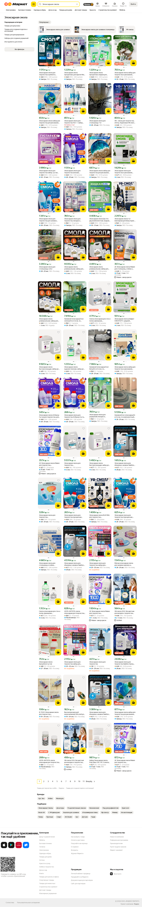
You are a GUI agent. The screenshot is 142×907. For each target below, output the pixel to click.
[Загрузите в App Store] (4, 847)
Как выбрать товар (78, 837)
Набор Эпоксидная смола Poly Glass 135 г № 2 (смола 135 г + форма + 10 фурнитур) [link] (99, 761)
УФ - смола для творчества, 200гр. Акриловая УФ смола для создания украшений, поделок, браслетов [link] (124, 122)
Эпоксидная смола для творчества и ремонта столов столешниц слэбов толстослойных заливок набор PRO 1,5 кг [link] (48, 74)
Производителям (116, 843)
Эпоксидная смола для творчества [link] (97, 663)
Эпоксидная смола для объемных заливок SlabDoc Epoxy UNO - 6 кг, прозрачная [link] (74, 564)
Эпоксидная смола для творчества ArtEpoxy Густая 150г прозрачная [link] (74, 416)
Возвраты (74, 850)
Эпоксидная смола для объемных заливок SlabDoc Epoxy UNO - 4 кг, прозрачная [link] (99, 713)
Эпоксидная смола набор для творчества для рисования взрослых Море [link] (99, 172)
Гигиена (42, 847)
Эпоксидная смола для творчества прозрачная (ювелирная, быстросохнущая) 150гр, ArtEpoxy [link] (73, 516)
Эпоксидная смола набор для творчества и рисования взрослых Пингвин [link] (124, 368)
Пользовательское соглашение (28, 902)
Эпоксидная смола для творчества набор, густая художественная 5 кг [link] (48, 172)
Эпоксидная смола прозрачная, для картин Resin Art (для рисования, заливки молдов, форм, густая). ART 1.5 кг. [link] (74, 74)
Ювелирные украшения (47, 893)
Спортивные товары (46, 880)
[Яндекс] (136, 904)
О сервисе (75, 847)
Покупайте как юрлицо (79, 843)
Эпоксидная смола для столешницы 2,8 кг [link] (47, 268)
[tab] (10, 10)
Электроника (44, 850)
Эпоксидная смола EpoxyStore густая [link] (45, 663)
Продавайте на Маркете (79, 877)
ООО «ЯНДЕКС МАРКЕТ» (130, 901)
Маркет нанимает (116, 850)
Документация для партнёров (82, 880)
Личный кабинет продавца (80, 873)
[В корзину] (58, 63)
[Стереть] (77, 4)
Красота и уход (44, 863)
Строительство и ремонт (48, 887)
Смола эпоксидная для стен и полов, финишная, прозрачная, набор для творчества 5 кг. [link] (99, 320)
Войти (133, 4)
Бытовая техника (45, 843)
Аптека (41, 860)
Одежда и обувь (45, 853)
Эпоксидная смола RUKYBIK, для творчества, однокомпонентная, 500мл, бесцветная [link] (99, 516)
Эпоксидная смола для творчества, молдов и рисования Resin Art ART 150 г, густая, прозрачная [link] (74, 220)
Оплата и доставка (77, 840)
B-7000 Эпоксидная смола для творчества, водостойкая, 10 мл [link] (48, 713)
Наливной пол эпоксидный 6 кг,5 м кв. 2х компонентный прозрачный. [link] (124, 416)
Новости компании (117, 837)
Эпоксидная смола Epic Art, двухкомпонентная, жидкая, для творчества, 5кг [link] (99, 220)
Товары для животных (47, 883)
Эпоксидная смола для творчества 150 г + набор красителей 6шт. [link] (73, 122)
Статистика (10, 902)
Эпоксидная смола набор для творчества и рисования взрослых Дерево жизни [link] (124, 74)
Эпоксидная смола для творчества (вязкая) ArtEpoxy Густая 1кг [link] (72, 172)
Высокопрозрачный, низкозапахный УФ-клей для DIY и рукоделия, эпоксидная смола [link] (74, 713)
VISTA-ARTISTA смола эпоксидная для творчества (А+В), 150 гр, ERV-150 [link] (49, 761)
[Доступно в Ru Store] (26, 847)
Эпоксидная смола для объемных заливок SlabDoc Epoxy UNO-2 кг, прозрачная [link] (124, 464)
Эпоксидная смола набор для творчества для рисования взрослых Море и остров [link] (49, 122)
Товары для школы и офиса (49, 877)
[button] (44, 22)
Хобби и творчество (46, 867)
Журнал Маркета (77, 853)
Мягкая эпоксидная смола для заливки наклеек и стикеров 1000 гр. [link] (123, 564)
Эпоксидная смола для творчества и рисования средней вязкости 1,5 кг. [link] (123, 172)
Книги (41, 873)
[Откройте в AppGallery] (19, 847)
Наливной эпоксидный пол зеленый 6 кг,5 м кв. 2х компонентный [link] (74, 320)
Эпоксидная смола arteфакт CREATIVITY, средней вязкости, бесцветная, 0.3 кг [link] (124, 320)
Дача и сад (43, 870)
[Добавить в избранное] (58, 38)
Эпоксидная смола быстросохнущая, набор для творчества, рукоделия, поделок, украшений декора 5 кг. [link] (99, 464)
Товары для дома (45, 857)
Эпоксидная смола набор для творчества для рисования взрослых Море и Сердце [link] (124, 713)
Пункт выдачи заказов (118, 847)
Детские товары (45, 890)
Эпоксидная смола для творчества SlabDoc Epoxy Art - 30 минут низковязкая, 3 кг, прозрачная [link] (124, 663)
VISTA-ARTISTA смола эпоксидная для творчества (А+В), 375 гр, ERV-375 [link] (74, 612)
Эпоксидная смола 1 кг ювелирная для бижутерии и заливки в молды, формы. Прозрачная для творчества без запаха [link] (124, 220)
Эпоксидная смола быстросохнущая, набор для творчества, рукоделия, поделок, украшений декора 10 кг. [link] (49, 368)
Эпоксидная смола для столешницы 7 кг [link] (97, 122)
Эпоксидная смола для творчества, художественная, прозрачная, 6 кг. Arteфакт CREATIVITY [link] (73, 464)
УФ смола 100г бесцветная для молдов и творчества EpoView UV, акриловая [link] (74, 761)
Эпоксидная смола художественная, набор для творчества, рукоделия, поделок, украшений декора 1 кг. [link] (74, 368)
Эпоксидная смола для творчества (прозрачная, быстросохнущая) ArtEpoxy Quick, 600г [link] (124, 516)
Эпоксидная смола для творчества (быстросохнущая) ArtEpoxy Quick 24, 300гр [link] (49, 516)
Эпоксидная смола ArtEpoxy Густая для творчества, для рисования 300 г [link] (49, 416)
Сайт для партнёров (78, 883)
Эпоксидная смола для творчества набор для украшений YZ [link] (97, 564)
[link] (41, 798)
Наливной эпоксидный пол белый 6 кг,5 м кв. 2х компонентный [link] (99, 368)
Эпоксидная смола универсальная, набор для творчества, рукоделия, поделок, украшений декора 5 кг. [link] (99, 268)
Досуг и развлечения (47, 837)
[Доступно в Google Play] (11, 847)
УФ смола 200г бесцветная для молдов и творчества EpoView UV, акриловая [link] (124, 612)
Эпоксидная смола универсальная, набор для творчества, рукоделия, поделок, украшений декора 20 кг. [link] (49, 320)
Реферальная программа (119, 840)
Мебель (42, 840)
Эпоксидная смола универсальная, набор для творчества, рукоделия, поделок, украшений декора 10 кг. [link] (74, 268)
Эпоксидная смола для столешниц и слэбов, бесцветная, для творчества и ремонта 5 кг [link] (49, 564)
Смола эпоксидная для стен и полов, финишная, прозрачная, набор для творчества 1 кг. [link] (49, 612)
